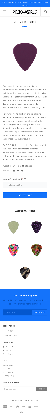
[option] (25, 57)
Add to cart (25, 195)
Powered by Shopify (30, 400)
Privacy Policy (8, 365)
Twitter (9, 350)
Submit (41, 389)
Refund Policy (8, 372)
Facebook (9, 347)
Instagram (10, 354)
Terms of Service (8, 369)
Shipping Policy (8, 376)
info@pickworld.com (10, 335)
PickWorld (18, 400)
